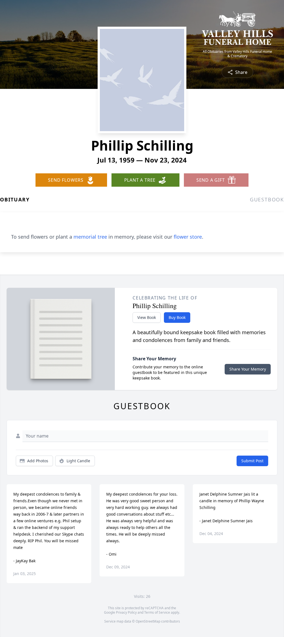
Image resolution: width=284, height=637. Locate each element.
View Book (146, 317)
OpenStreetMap (148, 621)
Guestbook (267, 199)
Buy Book (177, 317)
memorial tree (90, 236)
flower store (188, 236)
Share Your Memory (247, 369)
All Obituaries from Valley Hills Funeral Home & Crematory (237, 53)
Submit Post (252, 460)
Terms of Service (157, 612)
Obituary (14, 199)
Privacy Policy (126, 612)
